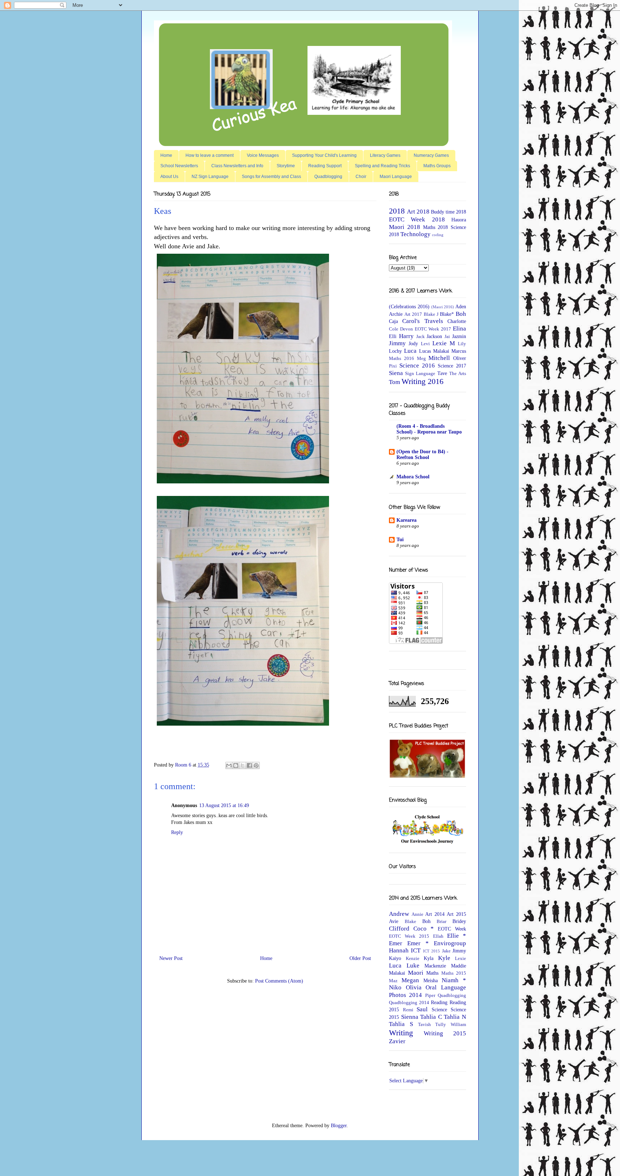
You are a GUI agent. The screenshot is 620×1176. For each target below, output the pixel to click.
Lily (462, 343)
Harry (406, 336)
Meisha (430, 980)
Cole (393, 329)
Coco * (423, 928)
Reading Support (325, 165)
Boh (461, 313)
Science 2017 (452, 366)
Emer (395, 943)
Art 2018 (418, 211)
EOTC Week (452, 929)
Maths (432, 973)
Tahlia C (431, 1016)
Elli (392, 336)
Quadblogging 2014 (409, 1002)
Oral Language (446, 987)
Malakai (441, 351)
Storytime (286, 165)
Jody (413, 343)
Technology (415, 234)
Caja (393, 321)
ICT (416, 950)
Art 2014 (435, 914)
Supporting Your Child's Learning (324, 155)
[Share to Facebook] (249, 765)
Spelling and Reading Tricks (382, 165)
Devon (406, 329)
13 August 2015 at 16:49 (224, 805)
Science (439, 1009)
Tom (394, 382)
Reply (177, 832)
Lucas (425, 351)
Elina (459, 328)
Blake (410, 921)
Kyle (444, 958)
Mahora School (412, 476)
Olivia (414, 987)
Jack (420, 336)
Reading (439, 1002)
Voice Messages (263, 155)
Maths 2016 (401, 358)
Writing (401, 1032)
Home (166, 155)
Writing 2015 (445, 1033)
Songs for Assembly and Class (271, 176)
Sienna (409, 1016)
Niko (395, 987)
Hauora (458, 219)
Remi (408, 1009)
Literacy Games (385, 155)
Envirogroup (450, 943)
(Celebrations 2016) (409, 306)
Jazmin (459, 336)
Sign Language (420, 373)
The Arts (457, 373)
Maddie (458, 966)
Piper (430, 995)
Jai (447, 336)
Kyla (428, 958)
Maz (393, 980)
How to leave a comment (209, 155)
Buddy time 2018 (448, 212)
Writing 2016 (422, 381)
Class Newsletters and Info (237, 165)
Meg (421, 358)
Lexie (460, 958)
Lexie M (443, 343)
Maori (415, 972)
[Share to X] (242, 765)
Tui (400, 539)
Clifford (399, 928)
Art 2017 (413, 314)
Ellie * (456, 935)
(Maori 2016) (442, 307)
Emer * (418, 943)
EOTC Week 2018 (417, 219)
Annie (417, 914)
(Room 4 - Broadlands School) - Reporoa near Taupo (429, 429)
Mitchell (439, 358)
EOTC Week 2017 (433, 329)
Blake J (431, 314)
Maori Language (396, 176)
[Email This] (228, 765)
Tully (440, 1024)
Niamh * (454, 980)
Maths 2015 (453, 973)
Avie (393, 921)
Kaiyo (395, 958)
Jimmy (397, 343)
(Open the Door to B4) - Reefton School (422, 454)
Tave (442, 373)
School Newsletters (179, 165)
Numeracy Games (431, 155)
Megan (410, 980)
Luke (413, 965)
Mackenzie (435, 966)
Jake (446, 951)
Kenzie (412, 958)
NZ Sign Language (210, 176)
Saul (422, 1009)
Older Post (360, 958)
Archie (396, 314)
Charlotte (456, 321)
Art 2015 (456, 914)
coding (437, 235)
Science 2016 (417, 365)
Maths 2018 (435, 227)
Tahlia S (401, 1024)
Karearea (406, 520)
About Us (169, 176)
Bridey (459, 921)
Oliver (459, 358)
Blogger (339, 1125)
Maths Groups (437, 165)
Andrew (399, 913)
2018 (397, 210)
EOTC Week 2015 (409, 936)
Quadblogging (328, 176)
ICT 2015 (431, 951)
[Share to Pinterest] (256, 765)
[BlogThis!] (235, 765)
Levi (425, 343)
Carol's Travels (422, 321)
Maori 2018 (404, 227)
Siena (396, 373)
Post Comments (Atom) (279, 981)
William (458, 1024)
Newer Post (171, 958)
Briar (441, 921)
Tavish (424, 1024)
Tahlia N (455, 1016)
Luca (410, 350)
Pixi (393, 366)
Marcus (458, 351)
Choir (361, 176)
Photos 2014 (405, 995)
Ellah (438, 936)
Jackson (434, 336)
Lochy (395, 351)
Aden (460, 306)
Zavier (397, 1041)
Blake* (447, 314)
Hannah (399, 950)
